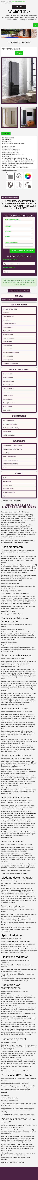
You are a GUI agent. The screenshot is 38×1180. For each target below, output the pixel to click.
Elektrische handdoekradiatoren (11, 352)
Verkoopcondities (7, 485)
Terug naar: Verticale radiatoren (19, 291)
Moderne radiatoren (8, 327)
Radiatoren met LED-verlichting (11, 428)
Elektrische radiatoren (8, 349)
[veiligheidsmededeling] (10, 185)
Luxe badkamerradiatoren (9, 323)
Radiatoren (6, 312)
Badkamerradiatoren (8, 316)
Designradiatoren (7, 331)
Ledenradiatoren (7, 345)
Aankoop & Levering (8, 488)
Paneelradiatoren (7, 341)
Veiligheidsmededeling (9, 492)
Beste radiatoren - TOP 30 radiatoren (12, 445)
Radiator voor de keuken (9, 456)
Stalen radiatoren (7, 410)
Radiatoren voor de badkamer (15, 797)
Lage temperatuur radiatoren (10, 363)
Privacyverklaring (7, 481)
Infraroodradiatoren (8, 431)
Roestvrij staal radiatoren (9, 403)
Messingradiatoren (8, 377)
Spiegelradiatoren (7, 399)
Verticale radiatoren (20, 1)
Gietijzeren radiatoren (8, 381)
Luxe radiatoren (7, 320)
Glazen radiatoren (7, 392)
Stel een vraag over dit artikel (10, 197)
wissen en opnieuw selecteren (22, 250)
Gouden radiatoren (8, 395)
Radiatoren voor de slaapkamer (16, 755)
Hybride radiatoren (8, 356)
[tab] (6, 133)
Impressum (6, 496)
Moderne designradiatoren (17, 877)
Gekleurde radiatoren (8, 388)
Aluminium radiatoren (8, 374)
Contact (5, 478)
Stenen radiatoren (7, 406)
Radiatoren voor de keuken (14, 708)
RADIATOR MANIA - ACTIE (10, 309)
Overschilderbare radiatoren (10, 424)
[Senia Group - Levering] (19, 185)
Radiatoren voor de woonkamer (16, 655)
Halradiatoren (6, 453)
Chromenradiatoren (8, 384)
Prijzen (19, 53)
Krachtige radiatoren (8, 359)
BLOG (4, 467)
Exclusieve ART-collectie (16, 1075)
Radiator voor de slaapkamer (10, 463)
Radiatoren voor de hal (12, 841)
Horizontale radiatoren (8, 338)
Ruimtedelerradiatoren (9, 435)
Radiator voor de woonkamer (10, 460)
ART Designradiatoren (8, 420)
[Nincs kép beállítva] (28, 117)
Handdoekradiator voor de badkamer (12, 449)
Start (13, 1)
